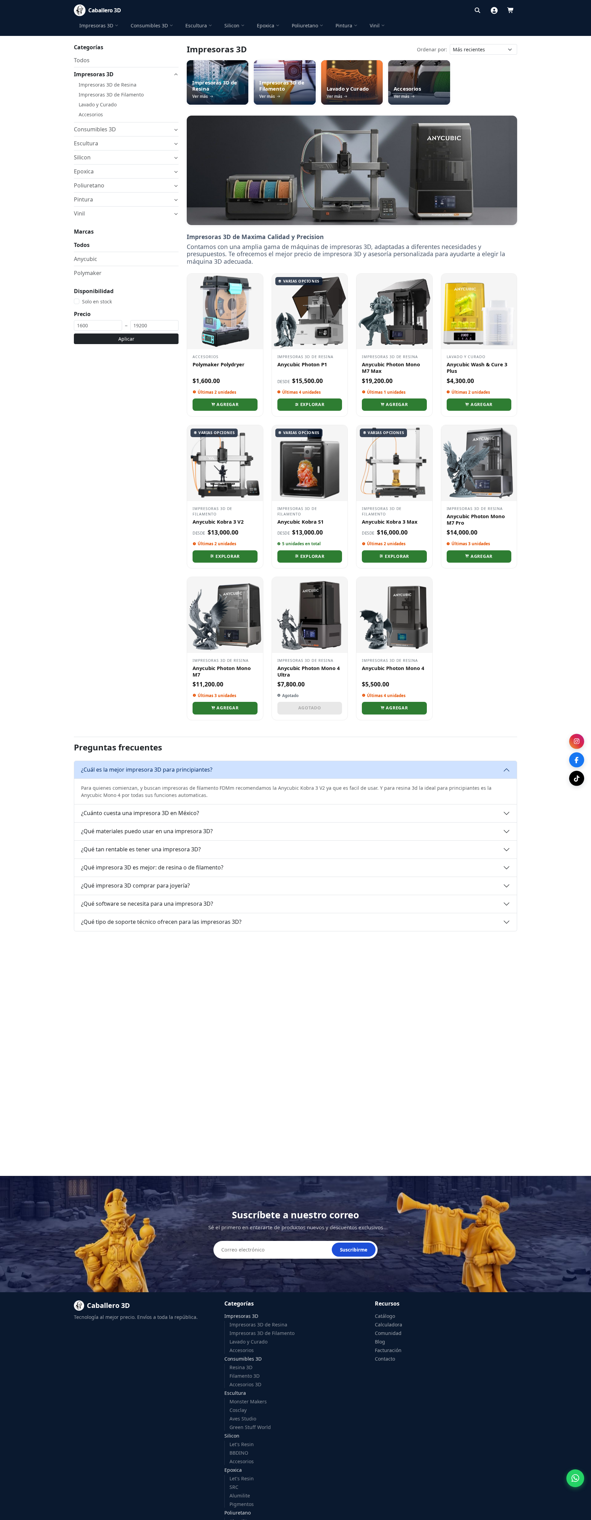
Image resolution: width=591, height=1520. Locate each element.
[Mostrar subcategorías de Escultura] (176, 143)
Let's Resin (241, 1444)
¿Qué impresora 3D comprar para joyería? (135, 885)
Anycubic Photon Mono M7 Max (391, 367)
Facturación (388, 1350)
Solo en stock (97, 301)
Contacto (385, 1358)
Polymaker (88, 272)
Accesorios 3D (245, 1384)
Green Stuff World (250, 1427)
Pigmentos (241, 1504)
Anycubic (85, 258)
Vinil (375, 25)
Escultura (196, 25)
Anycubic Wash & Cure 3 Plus (477, 367)
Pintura (344, 25)
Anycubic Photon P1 (302, 364)
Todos (82, 60)
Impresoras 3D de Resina (107, 84)
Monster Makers (248, 1401)
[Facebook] (576, 760)
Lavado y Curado (98, 104)
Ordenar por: (432, 49)
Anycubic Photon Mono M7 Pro (476, 519)
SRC (233, 1487)
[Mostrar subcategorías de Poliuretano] (176, 185)
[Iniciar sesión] (494, 10)
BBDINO (238, 1453)
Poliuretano (305, 25)
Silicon (231, 25)
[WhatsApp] (575, 1478)
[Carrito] (510, 10)
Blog (380, 1341)
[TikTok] (576, 778)
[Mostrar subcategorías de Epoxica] (176, 171)
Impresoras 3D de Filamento (111, 94)
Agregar (227, 404)
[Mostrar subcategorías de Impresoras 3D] (176, 74)
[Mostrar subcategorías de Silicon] (176, 157)
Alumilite (239, 1495)
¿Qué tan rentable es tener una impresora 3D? (141, 849)
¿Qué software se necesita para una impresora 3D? (147, 903)
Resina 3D (240, 1367)
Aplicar (126, 339)
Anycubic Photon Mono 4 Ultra (308, 671)
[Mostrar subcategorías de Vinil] (176, 214)
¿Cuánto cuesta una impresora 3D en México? (140, 813)
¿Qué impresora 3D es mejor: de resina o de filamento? (152, 867)
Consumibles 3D (149, 25)
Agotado (309, 708)
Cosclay (238, 1410)
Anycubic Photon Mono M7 (222, 671)
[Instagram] (576, 741)
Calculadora (388, 1324)
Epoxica (265, 25)
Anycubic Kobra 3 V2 (218, 521)
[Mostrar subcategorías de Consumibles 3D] (176, 129)
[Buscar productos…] (477, 10)
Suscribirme (353, 1249)
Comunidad (388, 1333)
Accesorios (91, 114)
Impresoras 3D (96, 25)
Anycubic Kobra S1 (300, 521)
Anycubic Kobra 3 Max (390, 521)
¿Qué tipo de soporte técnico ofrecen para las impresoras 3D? (161, 922)
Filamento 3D (244, 1376)
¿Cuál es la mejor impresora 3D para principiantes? (146, 769)
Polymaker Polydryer (219, 364)
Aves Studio (242, 1418)
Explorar (312, 404)
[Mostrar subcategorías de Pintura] (176, 200)
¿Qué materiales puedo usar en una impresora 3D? (147, 831)
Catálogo (385, 1316)
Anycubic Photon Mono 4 (393, 668)
